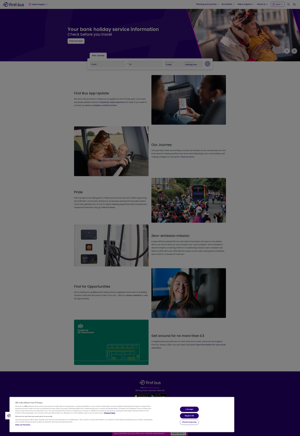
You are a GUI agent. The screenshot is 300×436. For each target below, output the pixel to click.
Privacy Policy (109, 413)
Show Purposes (189, 422)
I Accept (189, 409)
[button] (9, 415)
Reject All (189, 415)
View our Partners (22, 425)
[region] (121, 414)
